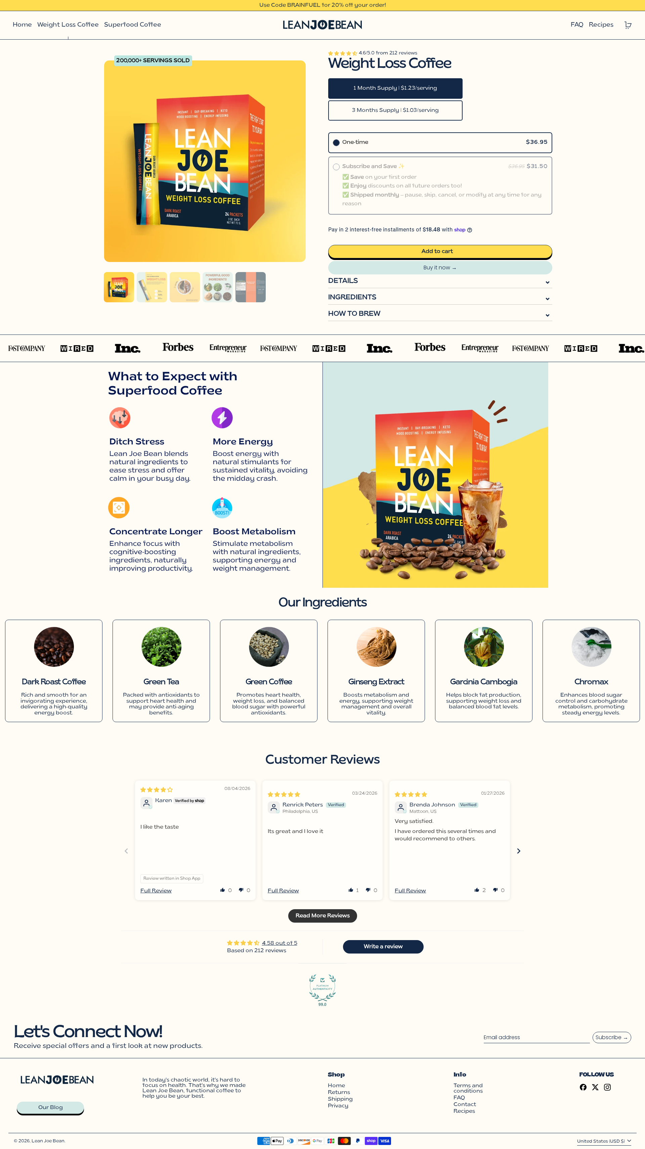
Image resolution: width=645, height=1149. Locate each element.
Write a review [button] (383, 946)
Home (336, 1086)
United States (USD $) (601, 1141)
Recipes (464, 1111)
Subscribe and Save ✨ (374, 166)
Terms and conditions (468, 1088)
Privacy (338, 1106)
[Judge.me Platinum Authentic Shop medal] (322, 987)
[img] (156, 790)
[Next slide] (518, 850)
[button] (119, 287)
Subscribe (608, 1037)
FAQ (459, 1098)
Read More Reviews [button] (323, 916)
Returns (339, 1092)
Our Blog (50, 1107)
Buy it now (437, 267)
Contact (465, 1104)
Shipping (340, 1099)
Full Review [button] (156, 891)
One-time (355, 142)
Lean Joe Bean (48, 1141)
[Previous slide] (126, 850)
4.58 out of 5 (279, 943)
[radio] (336, 142)
